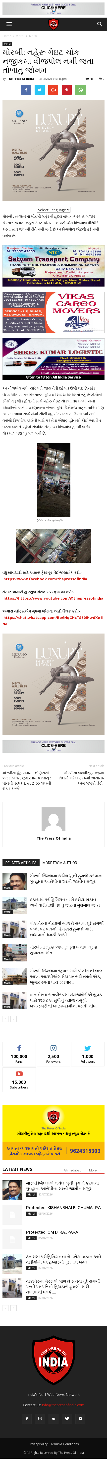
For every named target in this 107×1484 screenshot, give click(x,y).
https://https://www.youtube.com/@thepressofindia (53, 598)
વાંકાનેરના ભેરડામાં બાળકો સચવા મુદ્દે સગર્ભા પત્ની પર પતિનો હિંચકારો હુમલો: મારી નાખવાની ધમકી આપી (67, 929)
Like (19, 1045)
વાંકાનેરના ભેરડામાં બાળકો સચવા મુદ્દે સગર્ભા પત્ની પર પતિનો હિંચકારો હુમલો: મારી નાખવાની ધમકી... (63, 1287)
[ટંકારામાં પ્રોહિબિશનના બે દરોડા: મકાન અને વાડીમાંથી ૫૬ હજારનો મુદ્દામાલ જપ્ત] (14, 905)
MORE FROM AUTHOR (60, 863)
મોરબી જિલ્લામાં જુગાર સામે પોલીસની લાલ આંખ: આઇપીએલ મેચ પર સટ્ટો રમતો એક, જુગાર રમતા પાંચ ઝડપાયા (66, 976)
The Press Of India (20, 78)
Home (6, 36)
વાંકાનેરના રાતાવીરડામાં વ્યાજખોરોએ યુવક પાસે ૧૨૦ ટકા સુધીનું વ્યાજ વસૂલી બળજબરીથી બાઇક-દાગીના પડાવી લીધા (66, 1000)
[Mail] (53, 1419)
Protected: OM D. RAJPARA (52, 1232)
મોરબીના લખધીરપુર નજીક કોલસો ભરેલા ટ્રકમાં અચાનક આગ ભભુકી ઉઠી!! (81, 778)
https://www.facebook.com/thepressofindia (45, 578)
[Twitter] (67, 1419)
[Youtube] (80, 1419)
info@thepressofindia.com (63, 1405)
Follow (53, 1045)
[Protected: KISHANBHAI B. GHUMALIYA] (12, 1215)
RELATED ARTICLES (21, 863)
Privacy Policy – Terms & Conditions (54, 1444)
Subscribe (19, 1071)
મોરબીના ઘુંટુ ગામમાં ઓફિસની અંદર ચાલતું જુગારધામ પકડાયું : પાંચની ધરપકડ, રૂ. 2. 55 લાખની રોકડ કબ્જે (26, 781)
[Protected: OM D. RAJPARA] (12, 1239)
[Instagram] (40, 1419)
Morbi (20, 36)
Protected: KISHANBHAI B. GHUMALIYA (63, 1207)
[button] (100, 24)
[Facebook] (27, 1419)
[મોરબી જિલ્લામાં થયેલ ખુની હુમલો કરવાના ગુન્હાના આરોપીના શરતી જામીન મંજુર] (14, 881)
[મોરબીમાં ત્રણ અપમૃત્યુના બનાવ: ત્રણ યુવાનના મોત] (14, 952)
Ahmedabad (73, 1170)
